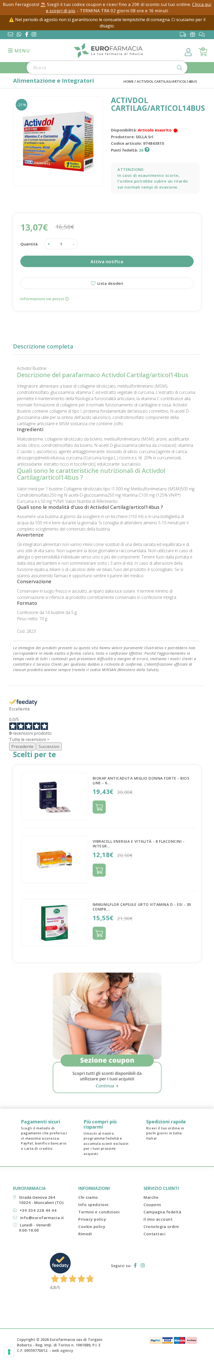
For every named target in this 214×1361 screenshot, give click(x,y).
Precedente (22, 746)
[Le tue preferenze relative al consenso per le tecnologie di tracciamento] (9, 1352)
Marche (151, 1197)
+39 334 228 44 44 (38, 1210)
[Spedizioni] (184, 34)
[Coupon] (194, 34)
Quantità (29, 243)
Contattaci (154, 1233)
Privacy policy (92, 1219)
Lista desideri (109, 283)
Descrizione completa (43, 346)
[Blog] (203, 34)
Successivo (49, 746)
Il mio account (158, 1219)
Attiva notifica (107, 261)
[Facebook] (28, 34)
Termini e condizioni (99, 1211)
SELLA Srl (144, 136)
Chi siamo (88, 1197)
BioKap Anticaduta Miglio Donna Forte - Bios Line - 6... (141, 780)
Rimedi (85, 1233)
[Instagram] (35, 34)
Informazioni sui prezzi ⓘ (44, 298)
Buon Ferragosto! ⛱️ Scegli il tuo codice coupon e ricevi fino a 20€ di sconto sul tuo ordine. (97, 4)
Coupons (152, 1204)
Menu (21, 50)
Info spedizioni (93, 1204)
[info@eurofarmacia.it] (10, 34)
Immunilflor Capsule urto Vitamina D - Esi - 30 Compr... (142, 907)
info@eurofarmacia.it (42, 1217)
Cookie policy (91, 1226)
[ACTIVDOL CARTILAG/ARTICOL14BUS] (58, 141)
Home (128, 81)
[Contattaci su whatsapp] (19, 34)
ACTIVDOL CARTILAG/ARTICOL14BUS (167, 81)
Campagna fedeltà (162, 1211)
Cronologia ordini (161, 1226)
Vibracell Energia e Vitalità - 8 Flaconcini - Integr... (139, 843)
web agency (62, 1350)
